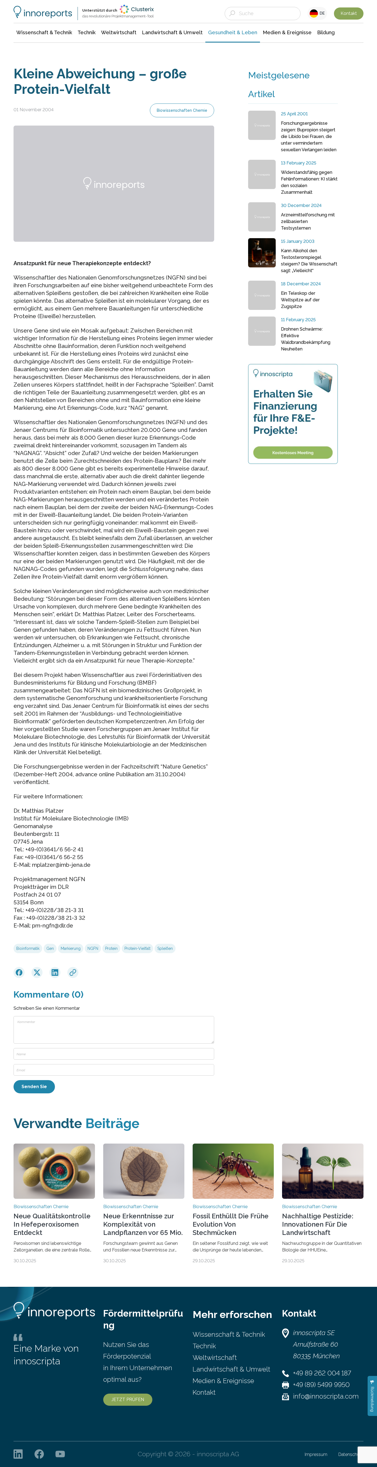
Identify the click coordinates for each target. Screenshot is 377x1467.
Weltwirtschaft (215, 1358)
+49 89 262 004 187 (322, 1373)
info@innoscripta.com (326, 1396)
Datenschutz (350, 1454)
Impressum (316, 1454)
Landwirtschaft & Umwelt (231, 1369)
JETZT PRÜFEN (127, 1399)
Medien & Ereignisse (223, 1381)
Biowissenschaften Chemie (182, 110)
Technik (204, 1346)
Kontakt (349, 13)
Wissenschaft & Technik (229, 1334)
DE (321, 13)
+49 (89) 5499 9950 (321, 1385)
